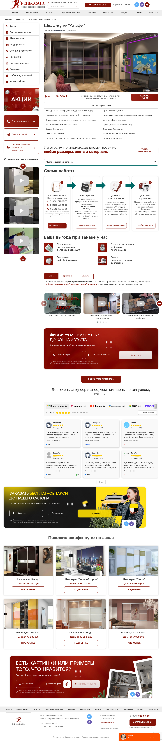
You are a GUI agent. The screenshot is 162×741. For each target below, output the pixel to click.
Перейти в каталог (145, 225)
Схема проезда (107, 722)
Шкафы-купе (21, 19)
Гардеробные (17, 44)
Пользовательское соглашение (95, 737)
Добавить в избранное (109, 728)
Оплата (85, 276)
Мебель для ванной (20, 75)
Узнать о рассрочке (116, 225)
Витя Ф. (134, 453)
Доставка (67, 276)
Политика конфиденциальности (67, 737)
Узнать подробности (144, 150)
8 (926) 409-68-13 (121, 8)
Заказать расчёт (144, 97)
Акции (124, 13)
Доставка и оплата (71, 13)
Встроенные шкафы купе (44, 19)
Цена (51, 276)
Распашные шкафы (20, 32)
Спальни (14, 69)
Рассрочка (108, 13)
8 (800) (140, 716)
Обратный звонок (142, 722)
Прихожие (15, 57)
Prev (23, 166)
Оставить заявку (57, 225)
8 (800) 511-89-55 (121, 5)
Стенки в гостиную (20, 51)
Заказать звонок (98, 5)
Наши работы (17, 81)
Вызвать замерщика (86, 225)
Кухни (12, 26)
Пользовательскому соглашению (87, 364)
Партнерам (128, 709)
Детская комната (19, 63)
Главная (14, 13)
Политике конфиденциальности (64, 364)
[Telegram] (136, 5)
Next (23, 258)
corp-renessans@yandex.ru (141, 727)
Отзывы (138, 13)
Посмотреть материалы (101, 379)
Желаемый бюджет (101, 355)
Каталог (50, 13)
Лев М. (133, 423)
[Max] (142, 5)
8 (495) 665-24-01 (121, 2)
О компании (32, 13)
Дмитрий (96, 423)
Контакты (153, 13)
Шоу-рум (92, 13)
